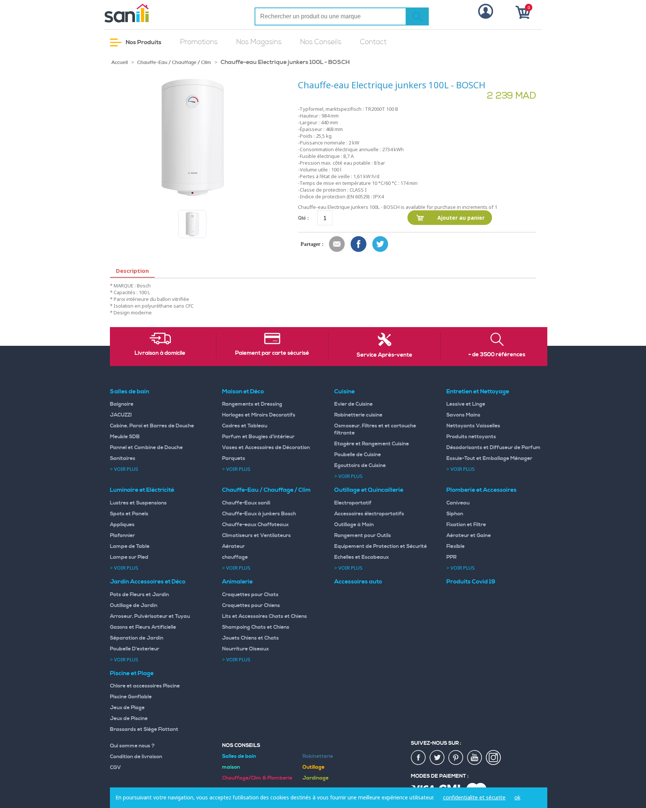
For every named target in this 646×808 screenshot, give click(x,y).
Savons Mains (463, 415)
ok (517, 797)
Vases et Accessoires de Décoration (266, 447)
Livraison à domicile (160, 353)
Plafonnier (122, 535)
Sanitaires (122, 458)
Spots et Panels (129, 513)
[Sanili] (154, 13)
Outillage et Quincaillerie (368, 490)
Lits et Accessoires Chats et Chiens (264, 616)
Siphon (454, 513)
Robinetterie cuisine (358, 415)
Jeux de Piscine (129, 718)
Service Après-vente (384, 355)
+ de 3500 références (496, 354)
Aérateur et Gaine (468, 535)
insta (493, 758)
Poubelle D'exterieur (134, 649)
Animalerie (237, 581)
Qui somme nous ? (132, 746)
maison (231, 767)
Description (132, 270)
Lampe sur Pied (129, 557)
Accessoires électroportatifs (369, 513)
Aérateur (233, 546)
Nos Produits (143, 42)
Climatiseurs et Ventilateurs (256, 535)
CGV (115, 767)
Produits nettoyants (471, 436)
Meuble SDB (125, 436)
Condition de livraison (136, 756)
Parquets (233, 458)
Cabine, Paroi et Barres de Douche (152, 426)
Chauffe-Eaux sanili (246, 503)
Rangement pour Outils (362, 535)
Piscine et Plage (132, 673)
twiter (437, 758)
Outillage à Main (354, 524)
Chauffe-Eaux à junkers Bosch (259, 513)
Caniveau (458, 503)
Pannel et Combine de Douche (146, 447)
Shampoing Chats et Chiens (255, 627)
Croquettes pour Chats (250, 594)
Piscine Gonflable (131, 696)
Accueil (119, 62)
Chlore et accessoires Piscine (145, 686)
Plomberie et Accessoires (481, 490)
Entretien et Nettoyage (477, 391)
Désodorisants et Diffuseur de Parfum (493, 447)
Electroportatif (353, 503)
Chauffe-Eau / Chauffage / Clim (174, 62)
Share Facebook (359, 244)
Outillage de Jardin (133, 605)
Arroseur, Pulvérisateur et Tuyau (150, 616)
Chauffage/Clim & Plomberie (257, 778)
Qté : (303, 217)
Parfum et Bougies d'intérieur (258, 436)
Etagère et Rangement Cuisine (371, 443)
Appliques (122, 524)
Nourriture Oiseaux (245, 649)
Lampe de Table (130, 546)
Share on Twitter (380, 244)
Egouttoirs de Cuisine (360, 465)
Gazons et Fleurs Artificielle (143, 627)
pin (456, 758)
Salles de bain (129, 391)
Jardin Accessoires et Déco (147, 581)
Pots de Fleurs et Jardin (139, 594)
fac (419, 758)
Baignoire (121, 404)
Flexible (455, 546)
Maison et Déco (243, 391)
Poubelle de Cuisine (357, 454)
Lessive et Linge (465, 404)
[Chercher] (417, 16)
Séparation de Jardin (136, 638)
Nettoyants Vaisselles (473, 426)
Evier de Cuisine (353, 404)
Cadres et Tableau (244, 426)
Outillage (313, 767)
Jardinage (315, 778)
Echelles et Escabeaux (361, 557)
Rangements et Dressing (252, 404)
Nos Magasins (259, 42)
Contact (373, 42)
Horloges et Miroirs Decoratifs (258, 415)
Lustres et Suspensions (138, 503)
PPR (451, 557)
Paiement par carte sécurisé (272, 353)
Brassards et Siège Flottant (144, 729)
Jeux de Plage (127, 707)
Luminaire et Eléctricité (142, 490)
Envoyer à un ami (337, 244)
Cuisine (344, 391)
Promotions (199, 42)
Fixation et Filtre (466, 524)
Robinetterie (317, 756)
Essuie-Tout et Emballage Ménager (489, 458)
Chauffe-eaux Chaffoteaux (255, 524)
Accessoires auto (358, 581)
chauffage (235, 557)
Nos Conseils (320, 42)
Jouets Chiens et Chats (250, 638)
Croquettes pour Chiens (251, 605)
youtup (475, 758)
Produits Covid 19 (470, 581)
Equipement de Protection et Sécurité (380, 546)
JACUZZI (121, 415)
